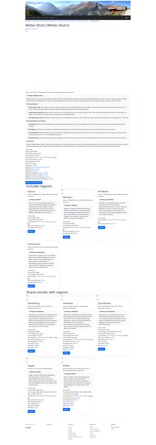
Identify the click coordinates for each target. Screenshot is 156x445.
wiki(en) (36, 169)
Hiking (33, 18)
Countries (28, 21)
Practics (93, 424)
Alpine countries (95, 431)
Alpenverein (72, 433)
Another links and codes (33, 183)
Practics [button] (45, 18)
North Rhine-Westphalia (48, 21)
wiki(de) (34, 171)
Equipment (93, 437)
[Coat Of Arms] (32, 29)
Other (113, 424)
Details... (31, 231)
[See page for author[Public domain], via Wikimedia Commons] (78, 193)
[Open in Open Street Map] (53, 157)
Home (28, 18)
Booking (92, 435)
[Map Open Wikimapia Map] (56, 157)
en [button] (128, 18)
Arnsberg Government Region (66, 21)
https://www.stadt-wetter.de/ (40, 167)
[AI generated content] (27, 95)
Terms (70, 429)
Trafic (91, 433)
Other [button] (52, 18)
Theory (70, 424)
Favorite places (94, 429)
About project (115, 427)
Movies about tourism (75, 437)
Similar (70, 439)
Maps (91, 427)
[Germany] (31, 149)
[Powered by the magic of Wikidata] (28, 427)
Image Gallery (72, 435)
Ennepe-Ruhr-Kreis (83, 21)
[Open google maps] (50, 157)
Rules (70, 431)
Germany (36, 21)
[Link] (39, 159)
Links (112, 429)
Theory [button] (38, 18)
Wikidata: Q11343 (41, 173)
